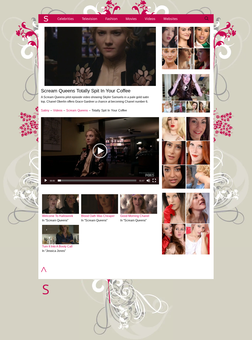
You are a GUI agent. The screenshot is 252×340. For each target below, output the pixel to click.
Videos (150, 18)
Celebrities (65, 18)
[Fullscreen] (154, 180)
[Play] (46, 180)
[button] (100, 150)
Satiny (45, 110)
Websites (170, 18)
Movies (131, 18)
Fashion (111, 18)
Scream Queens (77, 110)
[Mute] (148, 180)
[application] (100, 150)
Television (89, 18)
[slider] (97, 180)
